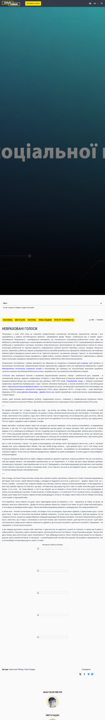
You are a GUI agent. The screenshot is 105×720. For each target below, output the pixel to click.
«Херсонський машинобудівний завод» (23, 386)
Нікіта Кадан (29, 669)
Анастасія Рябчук (16, 669)
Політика (32, 320)
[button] (90, 3)
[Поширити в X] (80, 674)
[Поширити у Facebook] (84, 674)
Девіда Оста (45, 392)
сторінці (84, 363)
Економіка (8, 320)
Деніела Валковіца (30, 392)
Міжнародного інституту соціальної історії (22, 368)
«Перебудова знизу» (74, 381)
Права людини (45, 320)
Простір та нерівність (64, 320)
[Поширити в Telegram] (88, 674)
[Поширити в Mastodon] (92, 674)
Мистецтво (20, 320)
